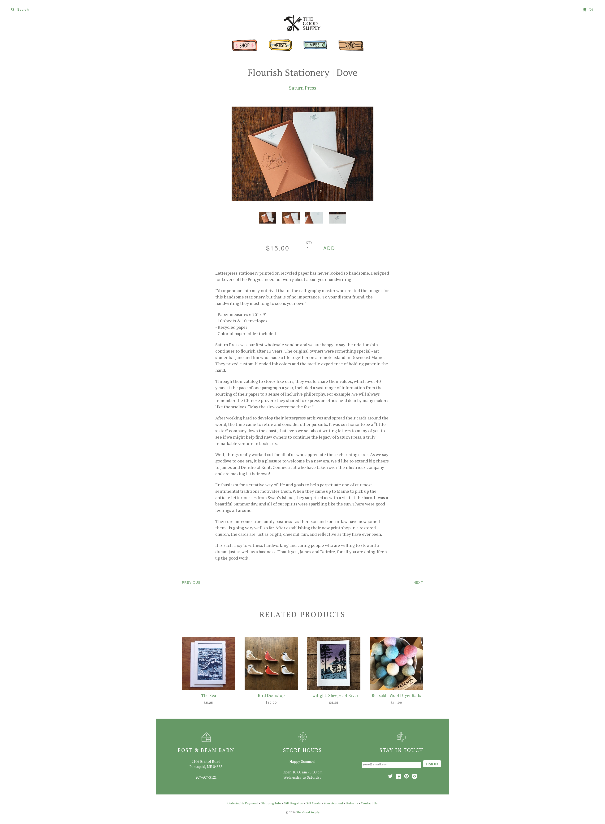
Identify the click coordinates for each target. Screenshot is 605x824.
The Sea (208, 695)
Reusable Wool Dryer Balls (396, 695)
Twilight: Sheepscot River (334, 695)
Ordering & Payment (242, 803)
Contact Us (369, 803)
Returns (352, 803)
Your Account (333, 803)
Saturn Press (302, 88)
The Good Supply (308, 812)
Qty (309, 242)
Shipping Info (271, 803)
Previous (191, 582)
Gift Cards (313, 803)
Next (418, 582)
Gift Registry (293, 803)
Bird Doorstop (271, 695)
